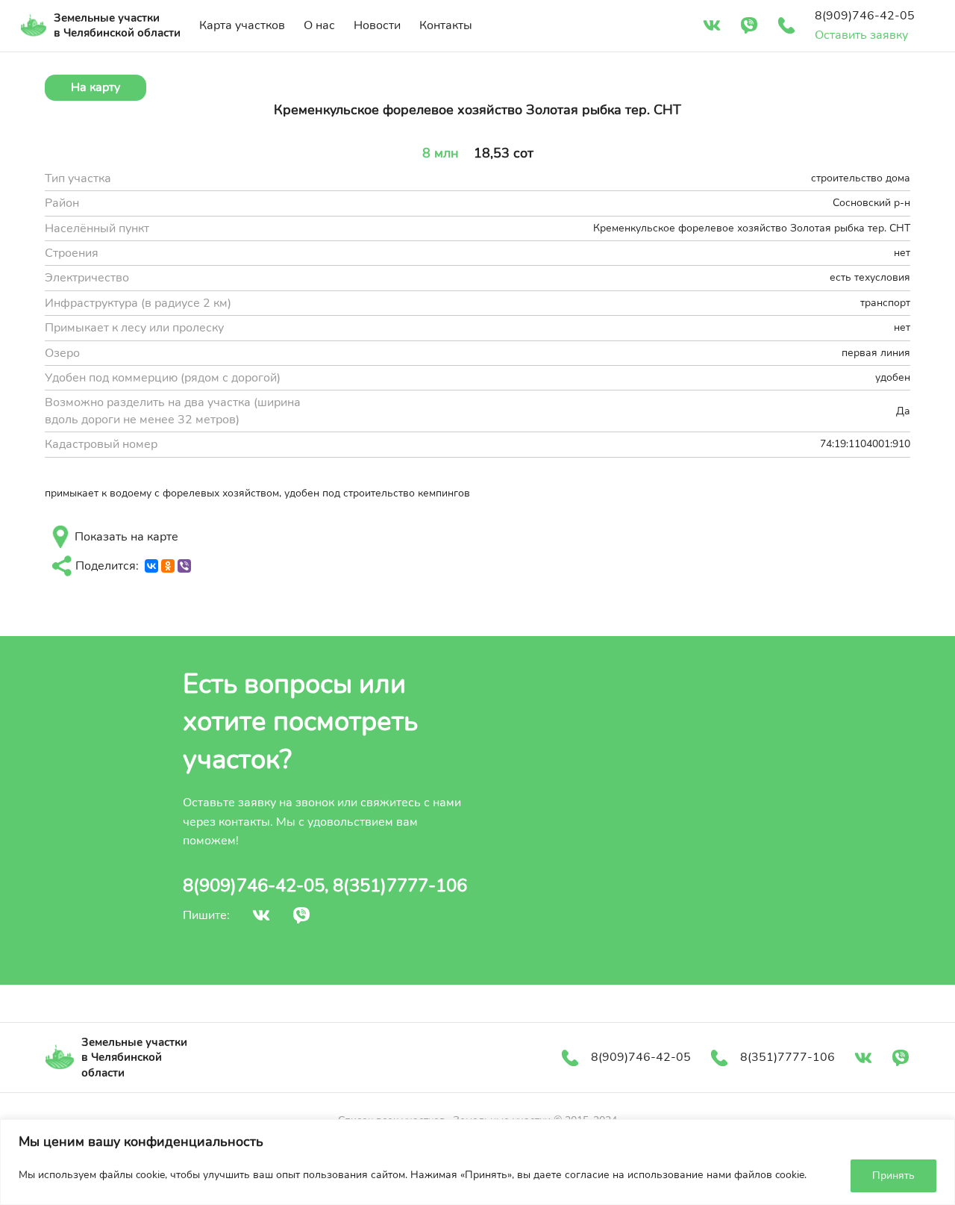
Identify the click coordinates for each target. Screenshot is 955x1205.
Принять (893, 1175)
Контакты (445, 25)
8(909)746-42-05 (254, 885)
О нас (319, 25)
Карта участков (242, 25)
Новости (377, 25)
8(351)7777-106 (400, 885)
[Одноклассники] (168, 566)
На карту (95, 87)
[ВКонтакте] (151, 566)
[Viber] (184, 566)
